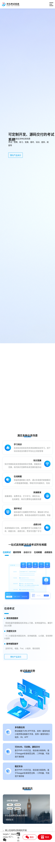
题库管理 (17, 552)
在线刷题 (38, 552)
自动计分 (27, 552)
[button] (26, 425)
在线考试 (7, 552)
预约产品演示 (15, 157)
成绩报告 (48, 552)
